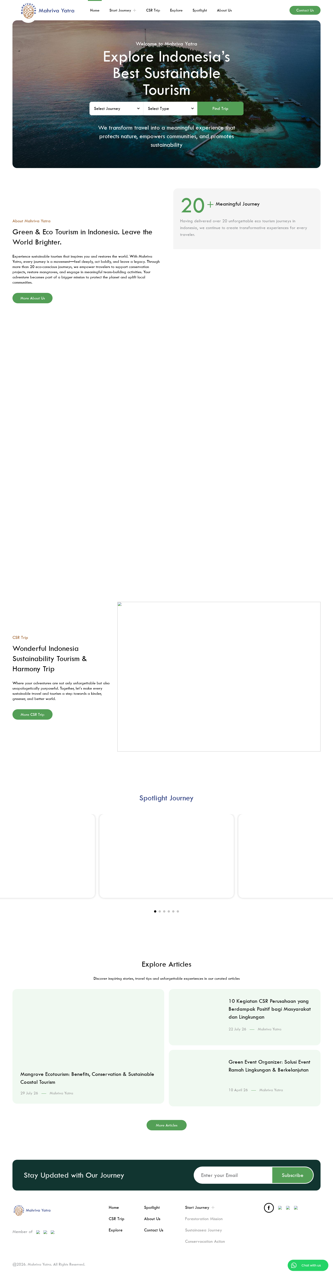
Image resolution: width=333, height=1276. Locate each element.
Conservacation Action (205, 1241)
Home (114, 1207)
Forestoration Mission (204, 1218)
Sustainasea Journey (203, 1230)
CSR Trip (116, 1218)
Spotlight (152, 1207)
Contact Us (153, 1230)
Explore (116, 1230)
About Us (152, 1218)
